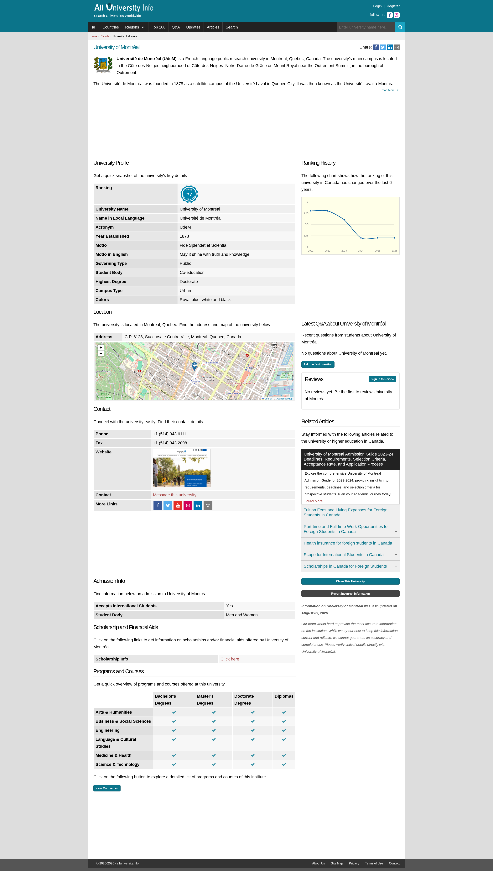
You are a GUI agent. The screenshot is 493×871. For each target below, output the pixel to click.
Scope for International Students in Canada (344, 554)
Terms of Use (374, 863)
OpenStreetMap (284, 398)
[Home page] (93, 27)
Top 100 (158, 27)
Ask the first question (318, 364)
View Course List (107, 788)
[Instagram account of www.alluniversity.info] (397, 15)
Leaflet (268, 398)
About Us (318, 863)
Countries (110, 27)
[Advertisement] (194, 125)
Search (232, 27)
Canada (105, 36)
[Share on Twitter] (383, 47)
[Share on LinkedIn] (390, 47)
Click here (230, 659)
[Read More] (314, 501)
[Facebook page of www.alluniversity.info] (390, 15)
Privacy (354, 863)
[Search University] (400, 27)
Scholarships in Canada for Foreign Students (345, 566)
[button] (194, 366)
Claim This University (350, 581)
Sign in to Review (382, 379)
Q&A (176, 27)
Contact (394, 863)
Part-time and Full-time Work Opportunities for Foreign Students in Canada (346, 529)
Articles (213, 27)
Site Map (337, 863)
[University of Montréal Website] (182, 485)
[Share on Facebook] (376, 47)
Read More (388, 90)
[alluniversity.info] (123, 11)
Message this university (174, 495)
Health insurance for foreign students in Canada (348, 543)
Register (393, 6)
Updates (193, 27)
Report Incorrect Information (350, 593)
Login (377, 6)
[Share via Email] (397, 47)
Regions (132, 27)
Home (94, 36)
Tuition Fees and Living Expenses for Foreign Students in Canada (345, 512)
